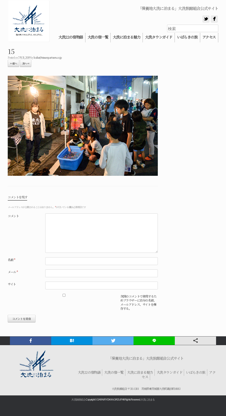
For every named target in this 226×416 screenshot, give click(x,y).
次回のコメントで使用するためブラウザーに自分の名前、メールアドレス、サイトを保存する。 (138, 302)
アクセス (209, 37)
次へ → (25, 63)
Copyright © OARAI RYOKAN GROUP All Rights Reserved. (113, 399)
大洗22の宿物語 (70, 37)
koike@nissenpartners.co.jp (48, 57)
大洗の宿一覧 (98, 37)
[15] (83, 174)
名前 (11, 260)
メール (13, 272)
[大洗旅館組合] (29, 21)
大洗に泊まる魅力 (126, 37)
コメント (13, 216)
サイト (12, 284)
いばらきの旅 (187, 37)
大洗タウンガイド (158, 37)
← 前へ (13, 63)
